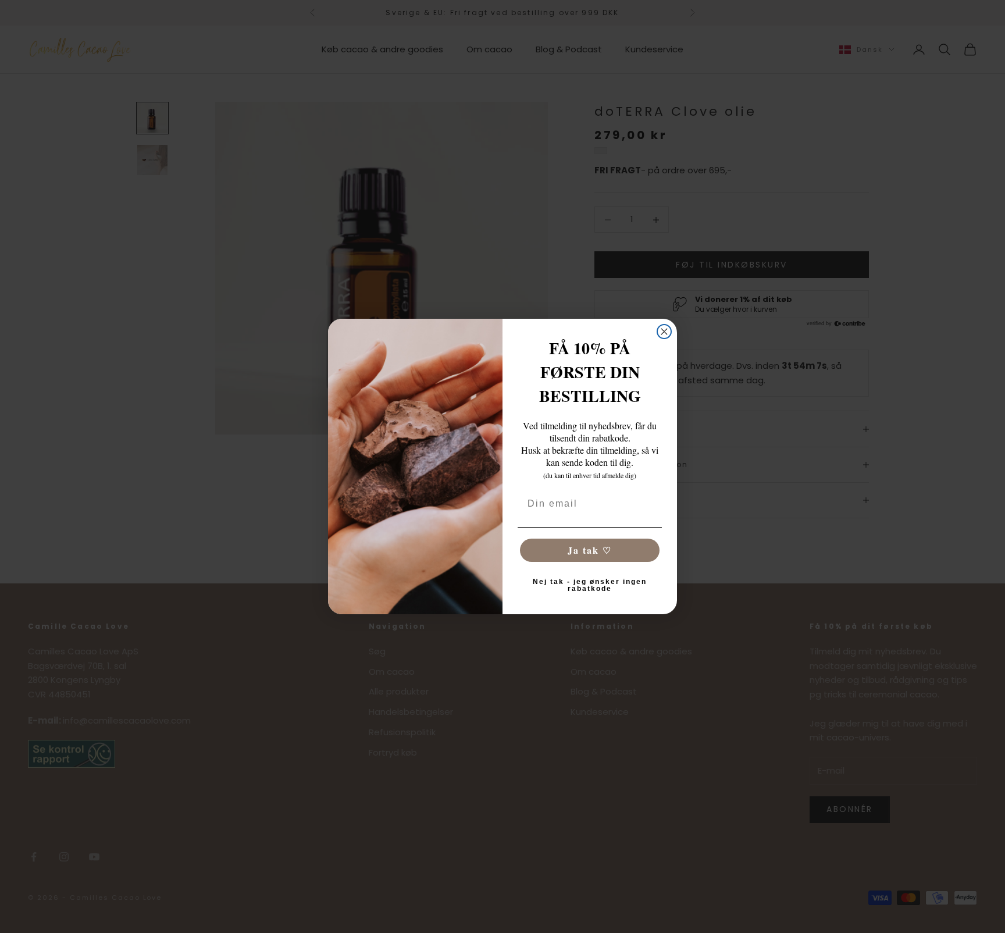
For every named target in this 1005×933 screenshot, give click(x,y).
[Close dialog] (664, 332)
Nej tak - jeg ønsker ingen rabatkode (590, 585)
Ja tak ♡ (590, 550)
